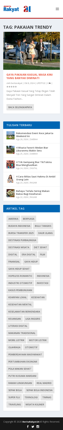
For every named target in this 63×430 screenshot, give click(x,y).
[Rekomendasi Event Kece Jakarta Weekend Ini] (10, 135)
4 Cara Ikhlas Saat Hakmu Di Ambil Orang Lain (35, 178)
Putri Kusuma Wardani (22, 375)
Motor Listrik (38, 340)
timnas (46, 397)
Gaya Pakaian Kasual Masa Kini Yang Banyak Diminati (29, 76)
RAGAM (33, 182)
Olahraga (14, 347)
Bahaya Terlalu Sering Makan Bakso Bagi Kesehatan (33, 192)
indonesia (43, 275)
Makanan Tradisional (21, 333)
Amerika (13, 218)
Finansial (14, 261)
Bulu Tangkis (43, 225)
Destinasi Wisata (18, 247)
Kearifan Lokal (17, 297)
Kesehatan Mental (20, 304)
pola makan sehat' (19, 368)
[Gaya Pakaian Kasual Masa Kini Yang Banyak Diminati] (31, 51)
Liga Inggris (33, 318)
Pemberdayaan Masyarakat (25, 354)
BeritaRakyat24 (30, 421)
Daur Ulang (45, 233)
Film (42, 254)
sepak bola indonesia (39, 390)
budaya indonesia (19, 225)
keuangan (14, 318)
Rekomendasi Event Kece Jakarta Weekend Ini (34, 135)
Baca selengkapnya (20, 107)
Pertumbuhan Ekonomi (22, 361)
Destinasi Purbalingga (22, 240)
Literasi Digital (17, 325)
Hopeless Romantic (20, 275)
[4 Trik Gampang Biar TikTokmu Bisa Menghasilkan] (10, 164)
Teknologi (31, 397)
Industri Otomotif (20, 283)
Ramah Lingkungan (20, 383)
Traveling (14, 404)
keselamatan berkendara (24, 311)
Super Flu (14, 397)
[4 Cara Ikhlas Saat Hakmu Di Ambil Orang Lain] (10, 179)
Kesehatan (38, 297)
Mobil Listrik (16, 340)
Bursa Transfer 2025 (21, 233)
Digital (12, 254)
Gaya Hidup (31, 261)
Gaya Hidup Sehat (19, 268)
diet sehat (40, 247)
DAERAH (34, 139)
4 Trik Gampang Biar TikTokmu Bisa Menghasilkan (34, 164)
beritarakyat (16, 83)
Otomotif (31, 347)
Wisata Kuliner (35, 404)
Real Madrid (44, 383)
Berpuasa (28, 218)
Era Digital (28, 254)
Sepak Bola (15, 390)
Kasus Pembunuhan (20, 290)
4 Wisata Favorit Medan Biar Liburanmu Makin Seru (32, 149)
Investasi (42, 283)
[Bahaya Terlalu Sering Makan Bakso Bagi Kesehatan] (10, 193)
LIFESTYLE (41, 83)
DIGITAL (33, 168)
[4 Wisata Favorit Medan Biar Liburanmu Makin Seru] (10, 150)
